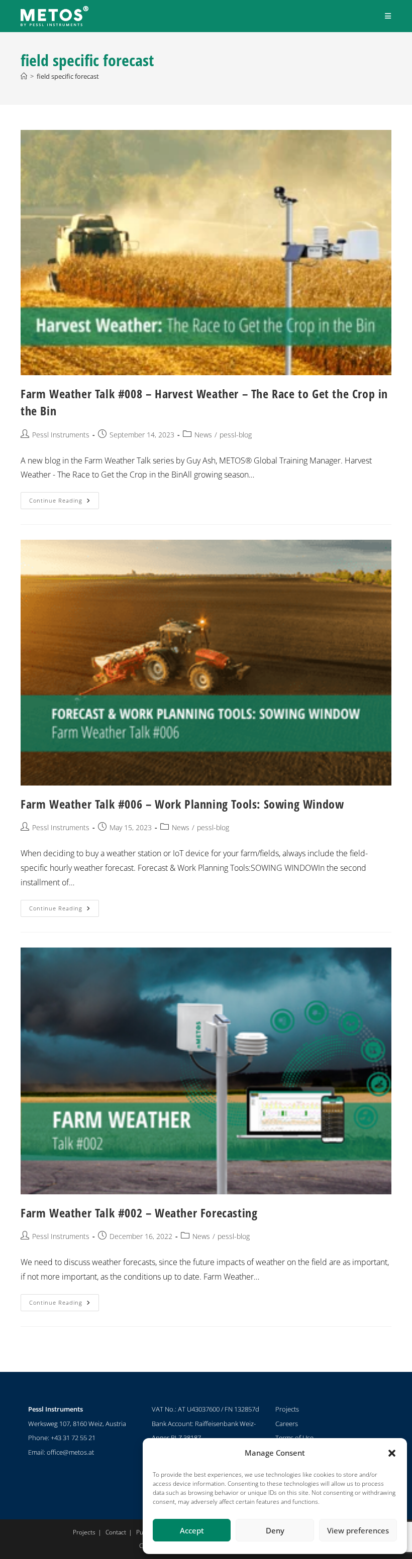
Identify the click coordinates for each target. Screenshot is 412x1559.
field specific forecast (68, 76)
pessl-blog (236, 434)
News (203, 434)
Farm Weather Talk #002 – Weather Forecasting (139, 1212)
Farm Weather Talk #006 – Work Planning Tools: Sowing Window (182, 804)
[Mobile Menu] (388, 16)
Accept (192, 1530)
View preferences (358, 1530)
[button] (392, 1453)
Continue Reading (64, 498)
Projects (287, 1409)
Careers (286, 1423)
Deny (275, 1530)
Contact (116, 1532)
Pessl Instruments (60, 434)
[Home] (24, 76)
